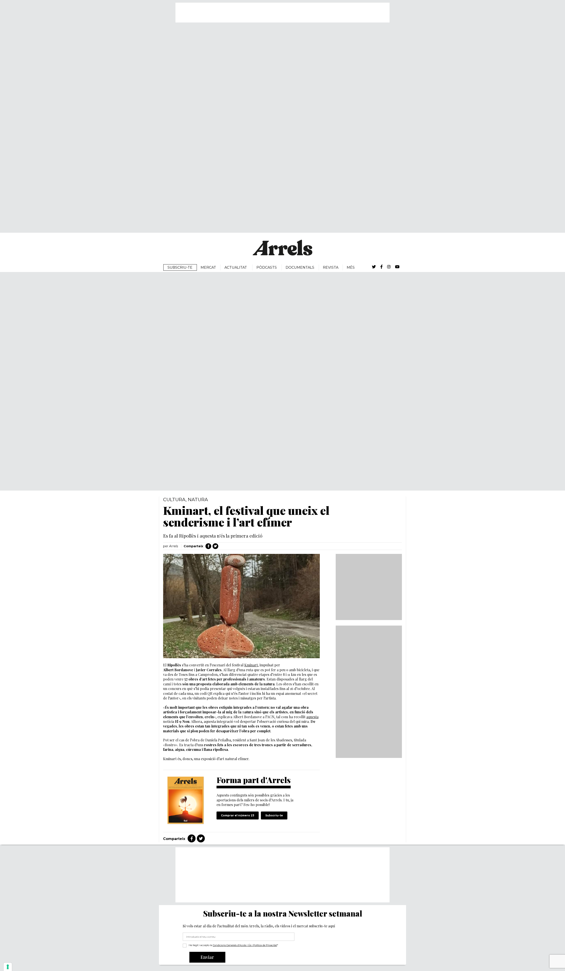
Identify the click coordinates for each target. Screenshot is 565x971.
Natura (198, 499)
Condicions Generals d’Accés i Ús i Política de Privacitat (245, 945)
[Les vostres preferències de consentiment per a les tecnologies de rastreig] (8, 967)
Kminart (251, 665)
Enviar (207, 957)
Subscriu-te (274, 815)
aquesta (312, 716)
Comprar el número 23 (237, 815)
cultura (174, 499)
